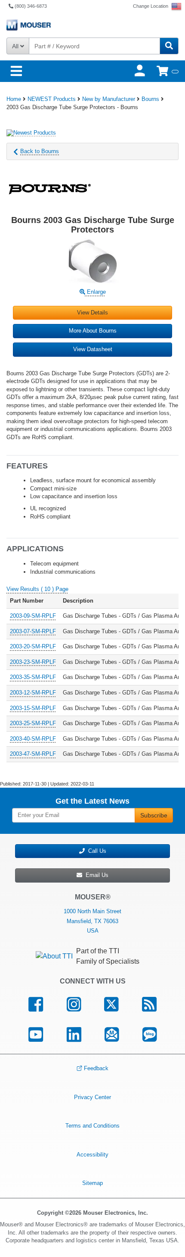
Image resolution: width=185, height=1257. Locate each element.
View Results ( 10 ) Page (37, 589)
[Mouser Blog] (149, 1034)
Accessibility (92, 1154)
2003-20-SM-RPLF (33, 646)
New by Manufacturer (108, 99)
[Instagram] (73, 1004)
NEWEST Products (52, 99)
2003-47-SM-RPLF (33, 754)
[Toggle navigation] (16, 71)
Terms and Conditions (92, 1125)
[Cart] (168, 70)
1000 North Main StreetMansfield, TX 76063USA (92, 920)
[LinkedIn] (74, 1034)
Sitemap (92, 1183)
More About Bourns (93, 330)
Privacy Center (92, 1097)
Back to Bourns (39, 151)
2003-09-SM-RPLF (33, 616)
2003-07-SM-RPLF (33, 631)
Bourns (150, 99)
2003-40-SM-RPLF (33, 738)
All (16, 46)
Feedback (96, 1068)
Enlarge (95, 292)
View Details (92, 312)
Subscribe (153, 815)
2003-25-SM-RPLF (33, 723)
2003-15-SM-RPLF (33, 708)
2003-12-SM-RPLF (33, 692)
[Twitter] (111, 1004)
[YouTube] (35, 1034)
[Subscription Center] (111, 1034)
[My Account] (140, 70)
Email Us (95, 875)
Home (13, 99)
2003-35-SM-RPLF (33, 677)
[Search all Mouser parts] (169, 46)
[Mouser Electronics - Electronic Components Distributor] (92, 25)
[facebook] (35, 1004)
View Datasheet (92, 349)
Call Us (95, 851)
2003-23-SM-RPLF (33, 662)
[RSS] (149, 1004)
